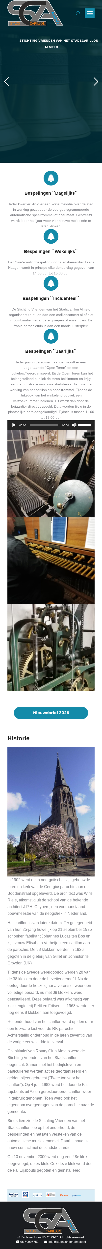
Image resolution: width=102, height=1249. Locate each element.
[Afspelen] (13, 425)
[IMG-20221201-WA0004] (51, 473)
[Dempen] (74, 425)
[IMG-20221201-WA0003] (51, 647)
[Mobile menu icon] (90, 13)
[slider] (85, 424)
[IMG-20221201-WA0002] (51, 560)
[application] (51, 425)
